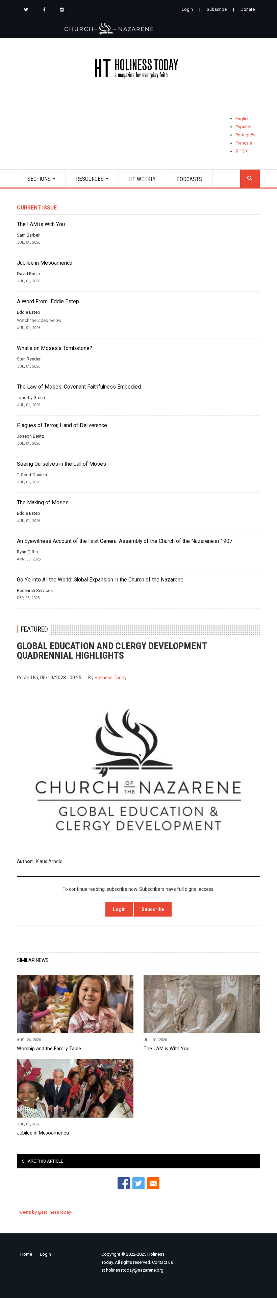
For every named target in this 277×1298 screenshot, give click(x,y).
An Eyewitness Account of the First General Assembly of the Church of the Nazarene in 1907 (124, 541)
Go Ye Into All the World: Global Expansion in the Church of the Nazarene (100, 580)
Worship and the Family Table (49, 1048)
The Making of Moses (43, 503)
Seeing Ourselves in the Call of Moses (61, 464)
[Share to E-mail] (153, 1183)
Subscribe (217, 9)
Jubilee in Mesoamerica (44, 263)
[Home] (138, 70)
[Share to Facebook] (124, 1183)
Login (187, 9)
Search (250, 179)
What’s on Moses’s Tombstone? (54, 348)
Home (26, 1254)
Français (243, 143)
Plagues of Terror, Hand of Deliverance (62, 425)
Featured (34, 629)
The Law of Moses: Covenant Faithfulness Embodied (79, 387)
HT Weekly (142, 179)
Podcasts (189, 179)
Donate (248, 9)
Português (245, 134)
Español (243, 126)
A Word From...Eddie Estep (48, 302)
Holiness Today (111, 677)
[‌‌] (26, 10)
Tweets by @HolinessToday (44, 1212)
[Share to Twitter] (138, 1183)
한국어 (242, 151)
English (242, 118)
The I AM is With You (41, 224)
